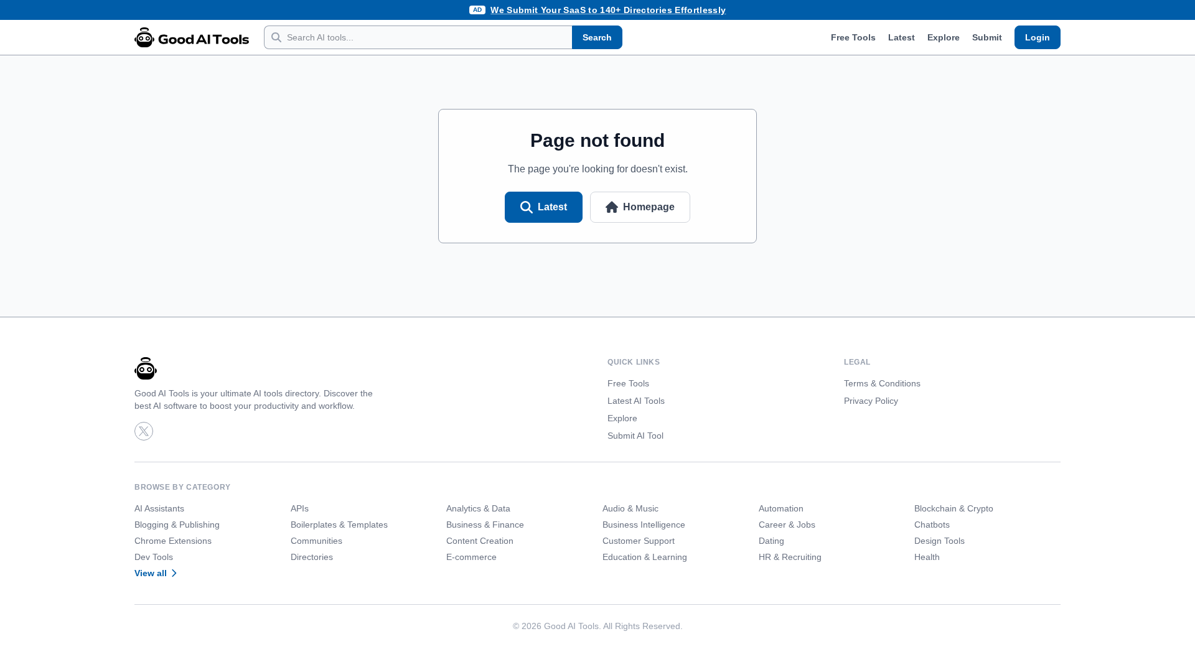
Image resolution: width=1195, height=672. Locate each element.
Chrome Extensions (173, 541)
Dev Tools (153, 557)
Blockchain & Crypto (953, 508)
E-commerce (471, 557)
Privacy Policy (871, 401)
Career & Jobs (787, 525)
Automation (781, 508)
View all (150, 573)
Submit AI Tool (635, 436)
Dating (771, 541)
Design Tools (939, 541)
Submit (987, 37)
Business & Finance (485, 525)
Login (1037, 37)
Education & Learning (644, 557)
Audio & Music (630, 508)
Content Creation (479, 541)
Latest (901, 37)
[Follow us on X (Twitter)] (143, 431)
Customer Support (638, 541)
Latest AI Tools (636, 401)
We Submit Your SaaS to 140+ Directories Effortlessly (608, 10)
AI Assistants (159, 508)
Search (597, 37)
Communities (316, 541)
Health (927, 557)
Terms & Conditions (882, 383)
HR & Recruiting (790, 557)
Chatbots (932, 525)
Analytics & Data (478, 508)
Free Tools (853, 37)
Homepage (649, 207)
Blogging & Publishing (177, 525)
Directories (312, 557)
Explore (943, 37)
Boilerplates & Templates (339, 525)
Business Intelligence (643, 525)
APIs (300, 508)
